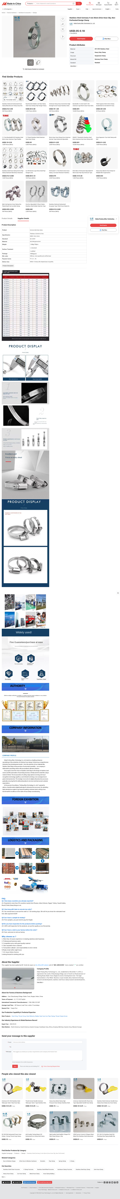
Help (87, 9)
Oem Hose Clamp (98, 1169)
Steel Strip (15, 1016)
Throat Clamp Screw (61, 1016)
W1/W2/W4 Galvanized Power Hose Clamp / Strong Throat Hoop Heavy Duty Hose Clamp (11, 1136)
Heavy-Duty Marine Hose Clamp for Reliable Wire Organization (105, 171)
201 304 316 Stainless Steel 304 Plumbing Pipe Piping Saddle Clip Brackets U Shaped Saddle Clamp (106, 1136)
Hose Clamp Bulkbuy (48, 1173)
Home (3, 12)
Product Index (90, 1187)
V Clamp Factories (28, 1169)
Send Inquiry (81, 39)
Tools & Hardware (12, 12)
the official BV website (42, 965)
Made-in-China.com (52, 1189)
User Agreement (69, 1193)
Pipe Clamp (52, 1161)
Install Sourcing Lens (45, 1182)
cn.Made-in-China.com (76, 1189)
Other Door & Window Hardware (28, 1161)
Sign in (116, 4)
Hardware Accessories (25, 12)
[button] (73, 3)
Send (15, 1066)
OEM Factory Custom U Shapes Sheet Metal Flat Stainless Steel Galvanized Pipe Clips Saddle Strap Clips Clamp (83, 1136)
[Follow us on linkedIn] (117, 1182)
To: (10, 1047)
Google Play (17, 1182)
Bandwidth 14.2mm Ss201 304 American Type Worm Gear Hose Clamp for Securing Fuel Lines (83, 105)
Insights (97, 1187)
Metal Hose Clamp (35, 1173)
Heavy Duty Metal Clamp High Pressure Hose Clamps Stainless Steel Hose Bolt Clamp (59, 1102)
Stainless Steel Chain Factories (11, 1169)
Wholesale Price (70, 1187)
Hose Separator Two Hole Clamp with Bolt (106, 138)
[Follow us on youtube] (112, 1182)
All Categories (8, 9)
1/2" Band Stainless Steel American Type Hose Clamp (35, 138)
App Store (6, 1182)
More (3, 1177)
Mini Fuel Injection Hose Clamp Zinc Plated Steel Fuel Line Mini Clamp (11, 205)
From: (9, 1042)
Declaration (78, 1193)
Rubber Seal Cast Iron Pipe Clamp (45, 1016)
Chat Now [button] (108, 39)
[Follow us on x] (107, 1182)
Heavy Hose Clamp (8, 1173)
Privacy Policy (87, 1193)
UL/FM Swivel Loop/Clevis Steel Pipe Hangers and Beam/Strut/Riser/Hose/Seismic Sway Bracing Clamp (36, 172)
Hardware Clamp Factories (64, 1169)
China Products (33, 1187)
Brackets (42, 1161)
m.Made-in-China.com (64, 1189)
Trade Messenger (29, 1182)
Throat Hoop (22, 1016)
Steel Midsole (30, 1016)
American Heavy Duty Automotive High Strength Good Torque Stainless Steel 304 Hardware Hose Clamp (59, 105)
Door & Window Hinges (9, 1161)
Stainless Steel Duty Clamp (83, 1169)
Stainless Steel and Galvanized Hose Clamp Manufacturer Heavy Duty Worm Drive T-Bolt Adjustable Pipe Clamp (13, 105)
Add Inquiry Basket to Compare (34, 69)
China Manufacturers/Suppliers (46, 1187)
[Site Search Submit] (79, 3)
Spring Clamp (62, 1161)
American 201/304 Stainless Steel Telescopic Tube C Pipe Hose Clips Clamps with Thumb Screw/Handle (11, 1102)
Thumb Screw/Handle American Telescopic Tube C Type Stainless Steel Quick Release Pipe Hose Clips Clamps (36, 1102)
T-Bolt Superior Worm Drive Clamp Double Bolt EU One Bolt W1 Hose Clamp (105, 105)
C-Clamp (72, 1161)
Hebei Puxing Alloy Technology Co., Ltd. (84, 23)
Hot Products (24, 1187)
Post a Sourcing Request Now (50, 1066)
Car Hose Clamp (21, 1173)
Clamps (35, 12)
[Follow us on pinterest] (115, 1182)
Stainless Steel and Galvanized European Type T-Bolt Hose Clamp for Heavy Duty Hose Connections (59, 205)
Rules (117, 9)
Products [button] (30, 3)
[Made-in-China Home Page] (11, 3)
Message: (8, 1051)
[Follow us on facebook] (105, 1182)
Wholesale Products (60, 1187)
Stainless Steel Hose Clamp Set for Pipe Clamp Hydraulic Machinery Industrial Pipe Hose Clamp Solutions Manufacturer (12, 172)
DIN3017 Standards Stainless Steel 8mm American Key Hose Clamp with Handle (83, 138)
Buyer (78, 9)
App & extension (96, 9)
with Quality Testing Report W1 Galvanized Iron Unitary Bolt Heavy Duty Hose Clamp (35, 1136)
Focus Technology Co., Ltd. (47, 1193)
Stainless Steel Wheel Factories (45, 1169)
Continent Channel (80, 1187)
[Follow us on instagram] (110, 1182)
